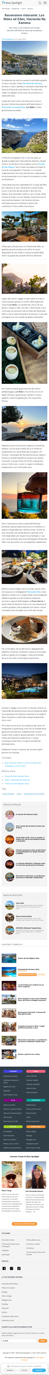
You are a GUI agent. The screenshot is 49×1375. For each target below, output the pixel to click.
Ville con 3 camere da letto (12, 1109)
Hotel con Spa (31, 1088)
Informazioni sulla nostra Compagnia (11, 1245)
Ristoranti (5, 1308)
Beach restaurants (32, 1121)
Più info (41, 974)
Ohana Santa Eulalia (24, 916)
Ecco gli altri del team (24, 1224)
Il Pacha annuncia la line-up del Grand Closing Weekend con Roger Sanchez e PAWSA (31, 851)
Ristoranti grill (31, 1113)
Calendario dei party (10, 1076)
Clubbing (5, 1304)
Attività (4, 1312)
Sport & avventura (9, 1140)
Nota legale (6, 1254)
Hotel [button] (36, 1071)
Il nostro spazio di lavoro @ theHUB (36, 1253)
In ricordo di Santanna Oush (27, 814)
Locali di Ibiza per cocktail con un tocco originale (31, 985)
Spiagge (29, 1135)
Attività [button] (13, 1127)
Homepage (6, 9)
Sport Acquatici (8, 1135)
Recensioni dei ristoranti (34, 794)
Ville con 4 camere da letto (12, 1113)
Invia (43, 1341)
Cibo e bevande (8, 794)
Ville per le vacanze (8, 1288)
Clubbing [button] (13, 1071)
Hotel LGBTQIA (31, 1076)
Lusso (19, 794)
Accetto (39, 1370)
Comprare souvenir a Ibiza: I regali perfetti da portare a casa (31, 1027)
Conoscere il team (8, 1240)
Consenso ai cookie (33, 1244)
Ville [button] (13, 1100)
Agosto (30, 9)
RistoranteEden (34, 592)
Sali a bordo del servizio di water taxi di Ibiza (30, 827)
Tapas (28, 1117)
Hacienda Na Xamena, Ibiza (17, 776)
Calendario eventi (32, 1144)
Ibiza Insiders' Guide (10, 1095)
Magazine (15, 9)
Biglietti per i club (9, 1087)
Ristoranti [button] (36, 1100)
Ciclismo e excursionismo (12, 1148)
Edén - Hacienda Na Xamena (17, 780)
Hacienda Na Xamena (32, 83)
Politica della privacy (33, 1240)
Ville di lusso (7, 1117)
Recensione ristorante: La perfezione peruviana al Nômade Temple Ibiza (30, 876)
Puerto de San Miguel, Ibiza (17, 783)
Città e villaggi (31, 1131)
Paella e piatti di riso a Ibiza (29, 1054)
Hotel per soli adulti (33, 1084)
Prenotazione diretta (27, 974)
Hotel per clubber (32, 1080)
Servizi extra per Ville (10, 1121)
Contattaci (30, 1248)
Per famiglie (7, 1131)
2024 (23, 9)
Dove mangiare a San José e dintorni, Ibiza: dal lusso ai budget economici (32, 999)
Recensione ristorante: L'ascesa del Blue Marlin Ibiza (32, 1013)
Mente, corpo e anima (11, 1144)
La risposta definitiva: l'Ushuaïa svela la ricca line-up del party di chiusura (30, 864)
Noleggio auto (31, 1140)
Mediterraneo (31, 1105)
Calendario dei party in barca (11, 1081)
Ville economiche (9, 1105)
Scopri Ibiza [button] (36, 1127)
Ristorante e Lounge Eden (13, 107)
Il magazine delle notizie (10, 1316)
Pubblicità (5, 1250)
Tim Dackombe (7, 39)
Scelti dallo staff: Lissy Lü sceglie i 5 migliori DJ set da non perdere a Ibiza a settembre (30, 839)
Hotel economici (31, 1092)
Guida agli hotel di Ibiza (10, 1284)
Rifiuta (24, 1370)
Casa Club (20, 903)
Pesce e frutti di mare (33, 1109)
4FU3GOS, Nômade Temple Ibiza (28, 928)
